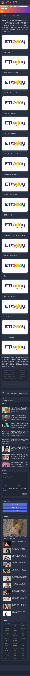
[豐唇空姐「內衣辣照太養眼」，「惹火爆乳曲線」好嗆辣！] (7, 552)
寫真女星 (15, 635)
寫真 (7, 635)
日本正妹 (15, 640)
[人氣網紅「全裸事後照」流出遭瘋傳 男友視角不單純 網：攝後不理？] (15, 534)
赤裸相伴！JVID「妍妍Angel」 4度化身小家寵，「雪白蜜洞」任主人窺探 (19, 557)
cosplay (6, 625)
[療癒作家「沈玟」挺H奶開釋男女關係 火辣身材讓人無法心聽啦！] (7, 608)
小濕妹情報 (15, 507)
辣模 (15, 655)
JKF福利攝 (6, 628)
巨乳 (23, 635)
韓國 (23, 655)
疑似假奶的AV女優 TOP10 (18, 562)
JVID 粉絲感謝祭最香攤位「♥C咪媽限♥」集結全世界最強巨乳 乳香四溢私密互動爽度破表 (19, 464)
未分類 (5, 11)
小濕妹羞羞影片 (15, 510)
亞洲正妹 (23, 628)
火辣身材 (23, 645)
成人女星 (23, 638)
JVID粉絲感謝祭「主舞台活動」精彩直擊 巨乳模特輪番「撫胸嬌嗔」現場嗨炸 (19, 433)
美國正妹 (7, 653)
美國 (23, 650)
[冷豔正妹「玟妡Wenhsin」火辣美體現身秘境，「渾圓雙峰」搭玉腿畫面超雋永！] (7, 599)
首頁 (9, 15)
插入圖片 (5, 473)
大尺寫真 (7, 633)
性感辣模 (15, 638)
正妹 (23, 643)
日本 (7, 640)
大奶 (23, 630)
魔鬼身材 (15, 658)
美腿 (23, 653)
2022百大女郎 (7, 623)
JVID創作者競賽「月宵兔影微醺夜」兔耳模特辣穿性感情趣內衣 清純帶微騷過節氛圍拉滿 (19, 417)
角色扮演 (7, 655)
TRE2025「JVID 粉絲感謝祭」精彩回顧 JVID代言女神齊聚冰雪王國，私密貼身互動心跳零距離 (19, 456)
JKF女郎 (23, 625)
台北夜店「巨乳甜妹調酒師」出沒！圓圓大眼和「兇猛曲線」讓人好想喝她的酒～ (19, 592)
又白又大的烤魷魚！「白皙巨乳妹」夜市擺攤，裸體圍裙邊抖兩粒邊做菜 (19, 410)
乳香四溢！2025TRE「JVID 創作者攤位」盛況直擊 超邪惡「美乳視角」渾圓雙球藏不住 (19, 425)
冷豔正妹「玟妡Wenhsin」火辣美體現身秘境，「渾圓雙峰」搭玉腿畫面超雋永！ (19, 599)
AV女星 (23, 623)
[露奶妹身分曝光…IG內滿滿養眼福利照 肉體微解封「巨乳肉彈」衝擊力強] (7, 581)
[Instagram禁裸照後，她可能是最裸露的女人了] (7, 615)
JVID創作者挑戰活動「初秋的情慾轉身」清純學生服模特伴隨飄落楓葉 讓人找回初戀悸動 (19, 449)
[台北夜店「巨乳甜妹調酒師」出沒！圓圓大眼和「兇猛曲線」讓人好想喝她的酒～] (7, 594)
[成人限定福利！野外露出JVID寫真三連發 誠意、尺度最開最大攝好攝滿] (7, 571)
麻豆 (23, 658)
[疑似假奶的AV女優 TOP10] (7, 566)
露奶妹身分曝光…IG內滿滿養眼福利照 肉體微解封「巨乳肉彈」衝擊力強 (19, 578)
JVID (15, 628)
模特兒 (6, 643)
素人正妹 (7, 650)
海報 (10, 384)
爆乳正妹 (15, 648)
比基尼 (6, 645)
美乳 (15, 650)
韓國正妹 (7, 658)
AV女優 (14, 623)
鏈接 (16, 384)
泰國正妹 (15, 645)
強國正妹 (7, 638)
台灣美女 (15, 630)
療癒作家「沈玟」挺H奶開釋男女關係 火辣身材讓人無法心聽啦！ (19, 606)
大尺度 (14, 633)
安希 (23, 633)
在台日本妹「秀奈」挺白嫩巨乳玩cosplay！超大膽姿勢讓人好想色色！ (19, 585)
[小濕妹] (2, 11)
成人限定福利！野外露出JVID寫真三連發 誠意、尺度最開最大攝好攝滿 (19, 571)
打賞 (5, 384)
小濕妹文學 (15, 504)
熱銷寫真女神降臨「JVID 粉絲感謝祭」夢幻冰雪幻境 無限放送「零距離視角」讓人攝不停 (19, 441)
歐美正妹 (15, 643)
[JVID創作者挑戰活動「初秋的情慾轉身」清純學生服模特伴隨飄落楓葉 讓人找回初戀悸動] (6, 451)
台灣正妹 (7, 630)
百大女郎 (23, 648)
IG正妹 (14, 625)
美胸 (15, 653)
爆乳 (7, 648)
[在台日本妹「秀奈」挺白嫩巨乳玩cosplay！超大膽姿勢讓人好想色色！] (7, 588)
